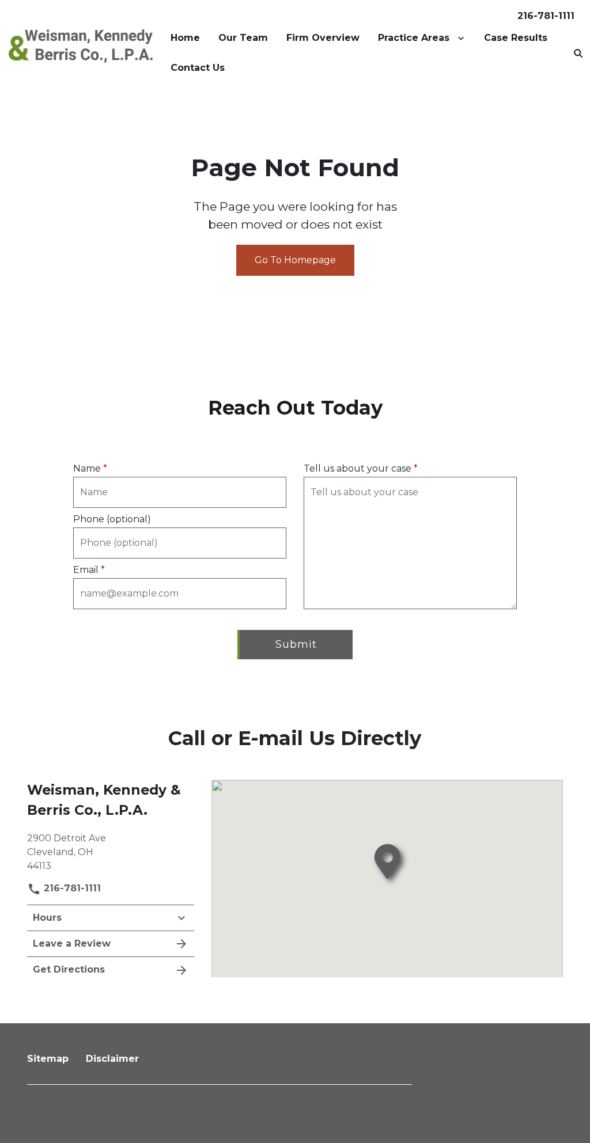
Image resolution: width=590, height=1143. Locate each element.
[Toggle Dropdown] (463, 38)
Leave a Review (72, 943)
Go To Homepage (295, 260)
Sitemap (48, 1058)
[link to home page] (81, 45)
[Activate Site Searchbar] (578, 52)
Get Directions (69, 969)
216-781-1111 (545, 15)
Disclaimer (112, 1058)
